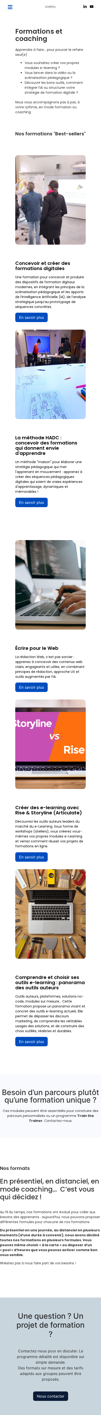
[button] (10, 7)
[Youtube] (91, 7)
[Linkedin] (85, 7)
